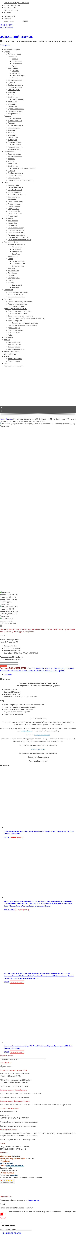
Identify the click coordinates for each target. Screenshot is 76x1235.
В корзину (4, 666)
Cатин (10, 259)
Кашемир (11, 92)
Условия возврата (11, 10)
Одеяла (7, 52)
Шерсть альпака (14, 192)
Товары (9, 419)
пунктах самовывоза (42, 735)
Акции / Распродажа (12, 49)
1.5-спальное (17, 247)
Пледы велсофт (14, 211)
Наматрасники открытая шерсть (21, 180)
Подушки (7, 116)
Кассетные (16, 73)
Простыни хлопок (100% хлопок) (20, 302)
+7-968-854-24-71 (6, 25)
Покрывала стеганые (16, 232)
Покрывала (8, 218)
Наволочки (8, 290)
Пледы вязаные (14, 206)
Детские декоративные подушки (25, 323)
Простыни (8, 299)
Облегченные (17, 63)
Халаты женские (14, 342)
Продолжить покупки (11, 1233)
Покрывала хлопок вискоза (18, 237)
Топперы (11, 159)
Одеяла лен (12, 106)
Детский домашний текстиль (15, 309)
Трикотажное (13, 271)
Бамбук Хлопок (18, 99)
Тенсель (11, 94)
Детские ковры (14, 332)
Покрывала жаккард (16, 228)
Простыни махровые (16, 306)
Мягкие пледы (13, 185)
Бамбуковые (13, 97)
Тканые (15, 78)
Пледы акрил (13, 216)
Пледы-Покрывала (15, 202)
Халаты (7, 340)
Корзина (7, 12)
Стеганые (15, 71)
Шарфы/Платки (10, 354)
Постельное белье (11, 242)
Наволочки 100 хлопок (9, 670)
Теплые (15, 59)
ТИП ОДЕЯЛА (13, 68)
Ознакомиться (33, 1200)
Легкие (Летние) (14, 54)
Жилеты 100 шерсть (11, 352)
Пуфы (10, 335)
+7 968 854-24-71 (6, 1163)
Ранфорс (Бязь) (13, 278)
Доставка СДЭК (10, 7)
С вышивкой (17, 285)
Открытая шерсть (19, 75)
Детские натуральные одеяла (19, 311)
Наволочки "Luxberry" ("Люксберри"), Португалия (55, 668)
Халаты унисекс (14, 347)
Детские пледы (14, 328)
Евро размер (17, 252)
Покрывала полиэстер (16, 235)
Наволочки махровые (16, 294)
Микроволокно (14, 113)
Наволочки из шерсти (16, 297)
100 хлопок (12, 199)
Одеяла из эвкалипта (16, 109)
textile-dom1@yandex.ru (15, 1166)
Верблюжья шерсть (15, 85)
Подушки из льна (14, 142)
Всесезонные (17, 61)
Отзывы (7, 363)
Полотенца (8, 337)
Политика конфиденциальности (16, 3)
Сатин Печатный (18, 261)
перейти (14, 1175)
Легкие (14, 66)
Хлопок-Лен (12, 223)
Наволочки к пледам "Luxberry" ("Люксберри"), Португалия (41, 670)
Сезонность (12, 56)
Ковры (6, 356)
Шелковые (12, 104)
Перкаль (11, 275)
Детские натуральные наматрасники (22, 325)
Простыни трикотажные (17, 304)
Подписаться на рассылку (14, 366)
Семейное (16, 254)
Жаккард (15, 287)
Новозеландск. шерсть (17, 194)
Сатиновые (12, 225)
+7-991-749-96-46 (6, 27)
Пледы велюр (13, 209)
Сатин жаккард (18, 266)
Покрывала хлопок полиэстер (19, 240)
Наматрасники (9, 152)
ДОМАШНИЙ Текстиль (16, 36)
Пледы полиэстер (15, 213)
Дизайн (11, 282)
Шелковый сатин (18, 263)
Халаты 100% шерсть (16, 349)
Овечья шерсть (14, 90)
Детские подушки (15, 321)
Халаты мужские (14, 344)
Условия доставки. (38, 749)
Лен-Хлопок (12, 273)
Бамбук (11, 280)
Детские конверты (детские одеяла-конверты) (26, 318)
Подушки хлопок (14, 144)
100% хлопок (13, 221)
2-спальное (16, 249)
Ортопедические (14, 118)
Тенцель (11, 268)
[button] (38, 407)
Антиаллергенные (15, 80)
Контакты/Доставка (12, 5)
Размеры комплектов (16, 244)
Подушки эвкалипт (15, 147)
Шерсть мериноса (15, 87)
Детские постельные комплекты (20, 316)
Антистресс (12, 140)
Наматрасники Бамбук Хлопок (23, 168)
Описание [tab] (8, 674)
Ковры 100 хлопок (15, 359)
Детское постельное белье (18, 313)
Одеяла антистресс (15, 111)
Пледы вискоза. (14, 204)
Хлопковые (12, 102)
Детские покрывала (15, 330)
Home (2, 419)
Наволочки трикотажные (18, 292)
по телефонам (26, 731)
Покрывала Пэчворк (16, 230)
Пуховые (11, 83)
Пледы (6, 183)
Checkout (7, 19)
